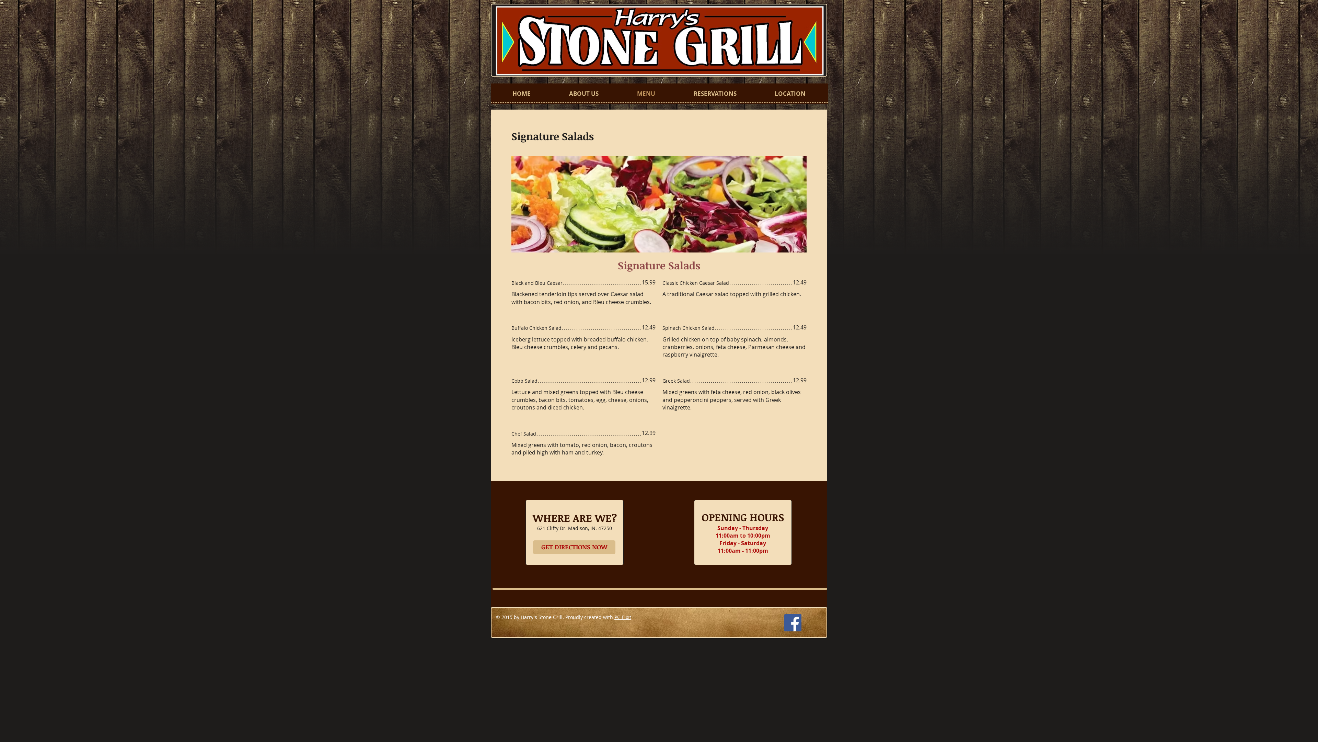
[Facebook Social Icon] (792, 622)
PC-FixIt (622, 617)
